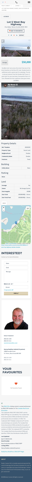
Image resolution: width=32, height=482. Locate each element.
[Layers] (28, 208)
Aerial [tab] (4, 203)
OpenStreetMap (13, 243)
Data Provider (5, 441)
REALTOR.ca (7, 406)
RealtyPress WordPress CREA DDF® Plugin (12, 451)
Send (15, 293)
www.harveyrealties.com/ (10, 343)
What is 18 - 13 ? (8, 284)
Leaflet (6, 243)
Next (28, 48)
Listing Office (5, 445)
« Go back (6, 16)
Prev (3, 48)
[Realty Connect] (3, 2)
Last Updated (5, 436)
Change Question (8, 290)
